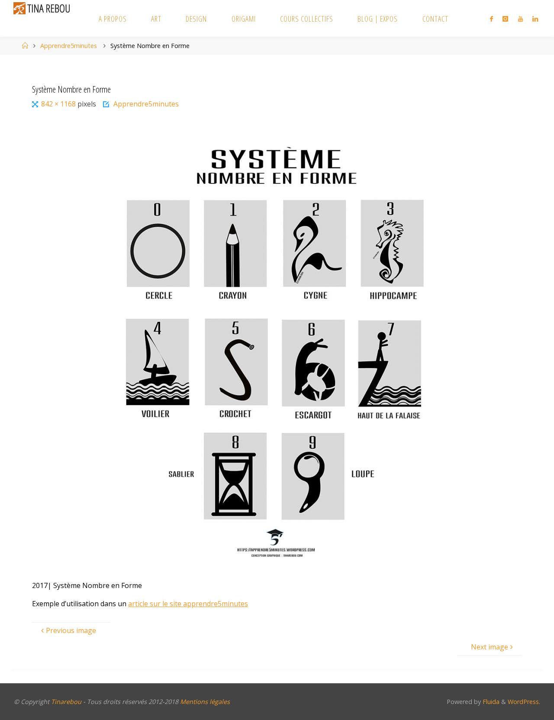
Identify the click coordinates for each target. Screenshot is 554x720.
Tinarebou (66, 702)
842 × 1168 (59, 104)
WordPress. (524, 702)
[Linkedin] (535, 18)
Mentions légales (205, 702)
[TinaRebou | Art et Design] (43, 8)
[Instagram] (505, 18)
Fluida (490, 702)
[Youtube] (520, 18)
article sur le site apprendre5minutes (188, 603)
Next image (489, 647)
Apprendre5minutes (68, 46)
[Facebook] (491, 18)
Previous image (71, 630)
